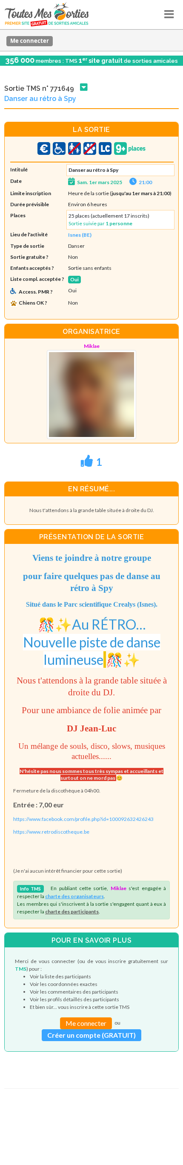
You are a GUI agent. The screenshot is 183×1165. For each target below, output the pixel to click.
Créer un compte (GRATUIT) (91, 1035)
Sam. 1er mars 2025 (99, 182)
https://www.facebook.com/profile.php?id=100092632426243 (83, 819)
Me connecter (29, 41)
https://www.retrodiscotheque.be (51, 832)
